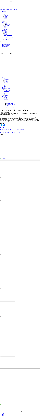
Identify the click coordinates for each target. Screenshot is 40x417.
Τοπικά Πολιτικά (8, 24)
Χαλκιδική (6, 29)
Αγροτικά (5, 12)
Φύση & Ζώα (6, 39)
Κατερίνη (5, 26)
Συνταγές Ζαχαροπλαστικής (10, 38)
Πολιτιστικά (6, 84)
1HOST (23, 411)
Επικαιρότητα (6, 13)
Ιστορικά (5, 14)
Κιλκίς (5, 27)
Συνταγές (5, 36)
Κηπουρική (6, 101)
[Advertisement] (20, 61)
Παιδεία (5, 17)
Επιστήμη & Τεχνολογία (8, 35)
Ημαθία (5, 23)
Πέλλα (5, 93)
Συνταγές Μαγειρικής (9, 37)
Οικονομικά (6, 16)
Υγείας (5, 20)
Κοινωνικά (6, 15)
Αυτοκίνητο (6, 33)
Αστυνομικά (6, 78)
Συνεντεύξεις (6, 85)
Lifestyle (5, 32)
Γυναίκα (5, 34)
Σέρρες (5, 28)
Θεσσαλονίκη (6, 25)
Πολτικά (5, 18)
